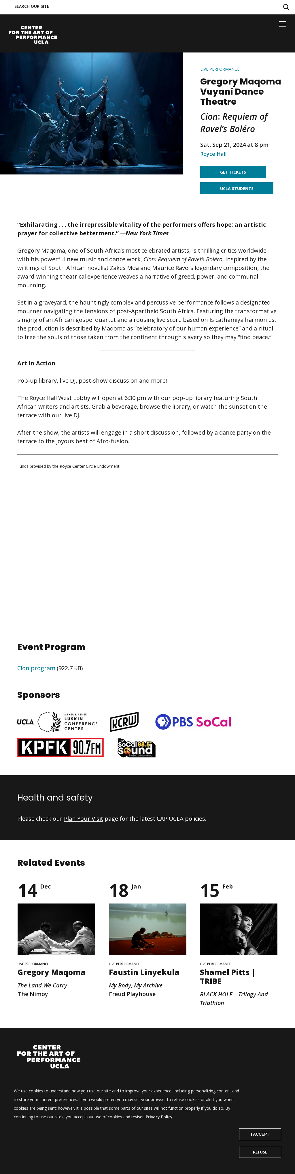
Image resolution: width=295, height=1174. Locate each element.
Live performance (219, 69)
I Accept (260, 1134)
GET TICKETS (233, 172)
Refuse (260, 1152)
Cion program (36, 668)
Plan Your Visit (83, 818)
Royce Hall (213, 153)
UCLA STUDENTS (237, 188)
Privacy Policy (159, 1116)
